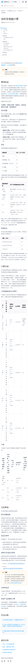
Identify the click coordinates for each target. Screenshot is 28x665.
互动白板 (3, 606)
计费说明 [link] (3, 12)
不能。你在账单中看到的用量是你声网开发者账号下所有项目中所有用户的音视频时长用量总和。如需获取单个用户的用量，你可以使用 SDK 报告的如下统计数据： (14, 632)
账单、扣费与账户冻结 (8, 647)
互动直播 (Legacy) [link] (11, 10)
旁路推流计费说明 (7, 652)
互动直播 (9, 65)
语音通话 (19, 63)
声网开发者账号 (19, 85)
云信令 (17, 604)
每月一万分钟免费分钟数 (11, 93)
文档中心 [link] (3, 10)
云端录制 (22, 604)
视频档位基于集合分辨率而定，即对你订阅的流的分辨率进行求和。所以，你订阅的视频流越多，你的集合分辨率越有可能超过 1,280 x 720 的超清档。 (14, 626)
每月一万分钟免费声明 (8, 644)
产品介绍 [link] (20, 10)
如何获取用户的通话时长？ (10, 649)
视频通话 (3, 65)
